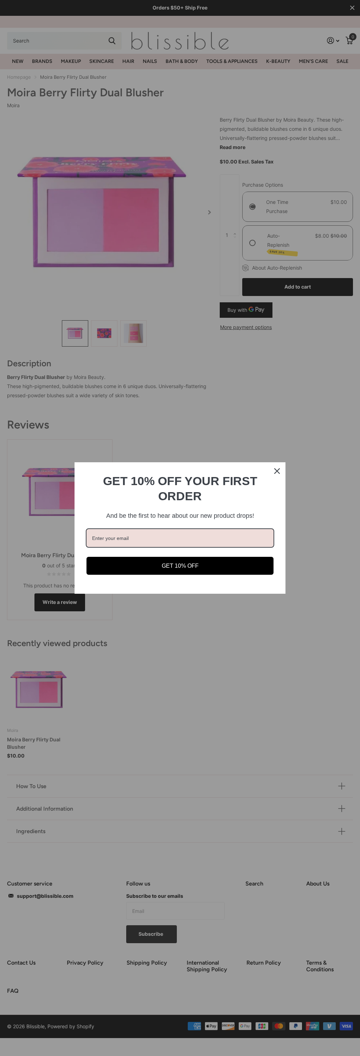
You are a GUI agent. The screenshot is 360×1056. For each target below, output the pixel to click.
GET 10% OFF (180, 566)
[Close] (277, 471)
